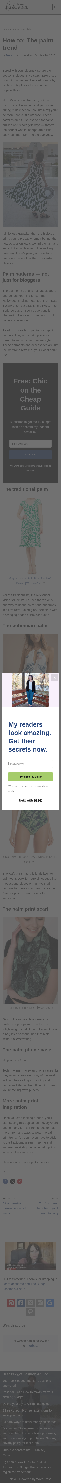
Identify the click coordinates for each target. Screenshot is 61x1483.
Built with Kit (30, 800)
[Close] (54, 677)
